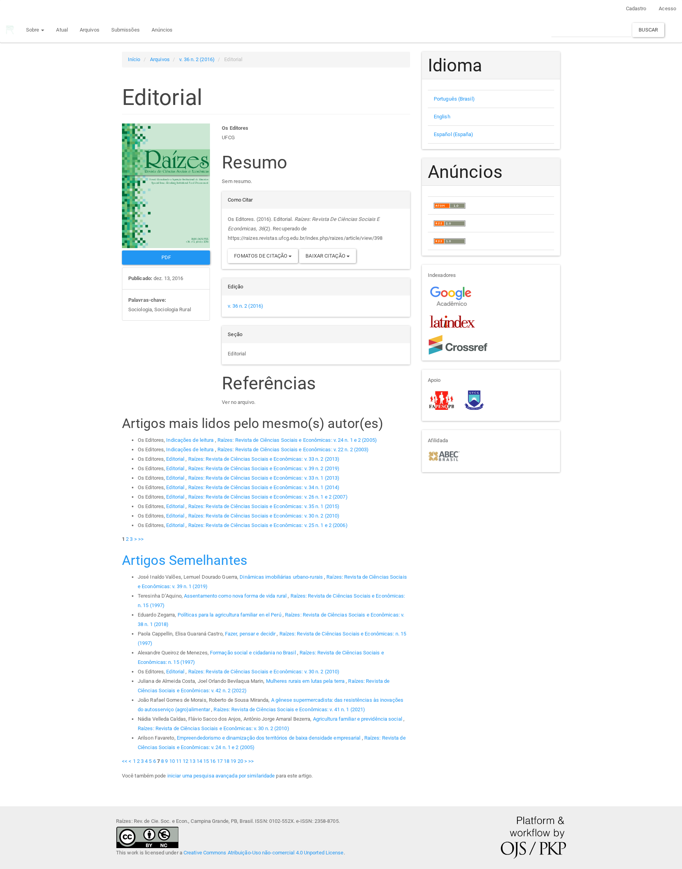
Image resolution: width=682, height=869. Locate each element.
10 (172, 761)
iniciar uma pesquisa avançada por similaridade (221, 776)
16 (212, 761)
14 (199, 761)
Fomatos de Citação (261, 256)
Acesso (667, 8)
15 (206, 761)
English (442, 117)
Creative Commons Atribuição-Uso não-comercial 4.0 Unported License (264, 853)
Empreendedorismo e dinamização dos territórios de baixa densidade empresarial (269, 738)
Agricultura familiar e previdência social (358, 719)
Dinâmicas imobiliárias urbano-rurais (282, 577)
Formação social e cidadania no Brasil (253, 653)
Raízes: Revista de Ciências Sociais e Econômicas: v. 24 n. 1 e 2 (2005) (297, 440)
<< (124, 761)
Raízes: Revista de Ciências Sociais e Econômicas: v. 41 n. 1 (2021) (289, 709)
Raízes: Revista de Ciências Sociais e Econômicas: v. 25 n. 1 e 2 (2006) (268, 525)
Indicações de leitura (190, 440)
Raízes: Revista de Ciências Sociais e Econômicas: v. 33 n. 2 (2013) (264, 459)
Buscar (648, 30)
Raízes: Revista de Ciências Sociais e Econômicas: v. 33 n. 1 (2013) (264, 478)
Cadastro (636, 8)
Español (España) (454, 134)
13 (192, 761)
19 (233, 761)
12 (185, 761)
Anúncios (162, 30)
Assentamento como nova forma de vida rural (236, 596)
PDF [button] (166, 257)
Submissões (125, 30)
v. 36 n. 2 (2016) (197, 59)
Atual (62, 30)
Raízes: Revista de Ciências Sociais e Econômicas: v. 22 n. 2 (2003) (293, 449)
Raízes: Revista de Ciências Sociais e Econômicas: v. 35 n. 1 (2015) (264, 506)
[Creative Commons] (147, 837)
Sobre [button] (33, 30)
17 (220, 761)
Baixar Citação (326, 256)
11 (179, 761)
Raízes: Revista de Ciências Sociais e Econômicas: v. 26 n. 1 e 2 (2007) (268, 497)
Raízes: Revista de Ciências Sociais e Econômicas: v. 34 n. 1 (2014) (264, 487)
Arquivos (89, 30)
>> (141, 539)
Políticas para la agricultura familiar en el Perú (230, 615)
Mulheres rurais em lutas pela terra (306, 681)
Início (134, 59)
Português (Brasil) (454, 99)
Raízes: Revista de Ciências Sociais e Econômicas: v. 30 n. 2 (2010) (264, 516)
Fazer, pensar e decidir (251, 634)
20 (240, 761)
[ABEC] (444, 455)
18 (226, 761)
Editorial (175, 459)
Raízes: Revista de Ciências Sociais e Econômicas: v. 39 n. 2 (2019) (264, 468)
